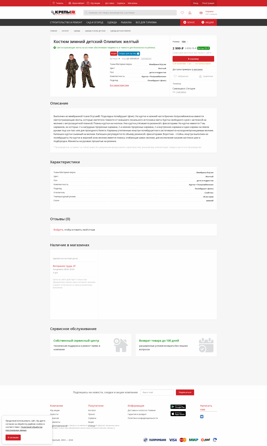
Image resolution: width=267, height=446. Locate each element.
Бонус (191, 22)
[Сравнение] (190, 12)
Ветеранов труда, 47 (64, 266)
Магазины (132, 3)
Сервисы (121, 3)
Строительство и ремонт (66, 22)
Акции (209, 22)
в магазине (197, 69)
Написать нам (206, 407)
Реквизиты (55, 422)
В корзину (193, 58)
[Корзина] (201, 12)
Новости (54, 414)
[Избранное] (182, 12)
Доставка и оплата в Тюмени (141, 410)
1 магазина (181, 92)
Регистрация (208, 3)
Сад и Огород (94, 22)
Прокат (91, 414)
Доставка (109, 3)
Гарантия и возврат (137, 414)
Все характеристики (119, 85)
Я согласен (13, 437)
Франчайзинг (78, 3)
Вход (195, 3)
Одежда (112, 22)
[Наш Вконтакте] (201, 416)
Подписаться (185, 392)
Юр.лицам (95, 3)
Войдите (58, 229)
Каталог (92, 410)
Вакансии (54, 418)
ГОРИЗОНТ (146, 58)
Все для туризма (146, 22)
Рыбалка (126, 22)
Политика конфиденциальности (143, 418)
